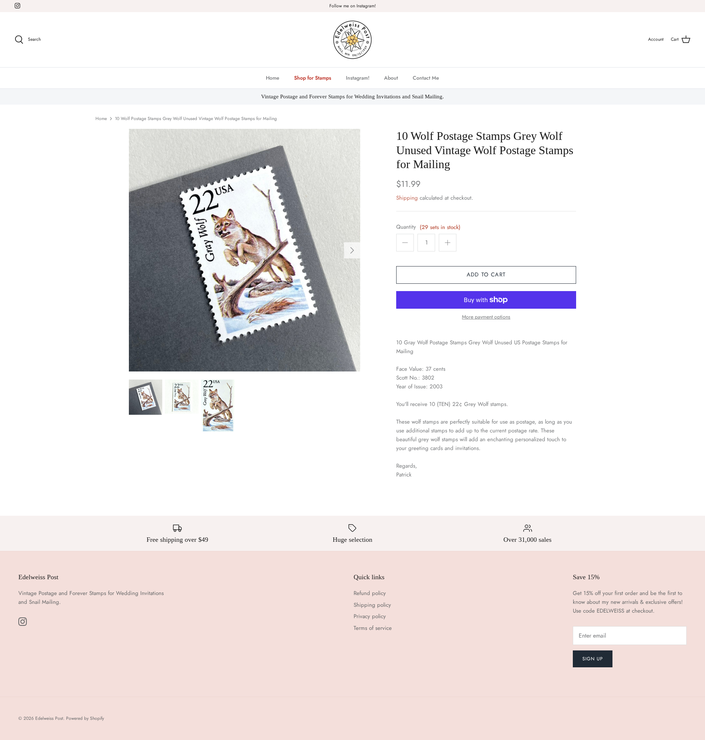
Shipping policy (372, 605)
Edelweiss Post (49, 718)
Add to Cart (486, 275)
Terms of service (373, 628)
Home (272, 77)
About (391, 77)
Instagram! (357, 77)
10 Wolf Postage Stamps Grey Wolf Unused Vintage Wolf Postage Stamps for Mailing (196, 118)
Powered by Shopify (85, 718)
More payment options (486, 317)
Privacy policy (370, 616)
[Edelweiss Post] (352, 39)
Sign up (592, 658)
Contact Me (426, 77)
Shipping (407, 198)
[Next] (352, 250)
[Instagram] (17, 5)
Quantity (406, 227)
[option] (244, 250)
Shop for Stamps (312, 77)
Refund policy (370, 593)
